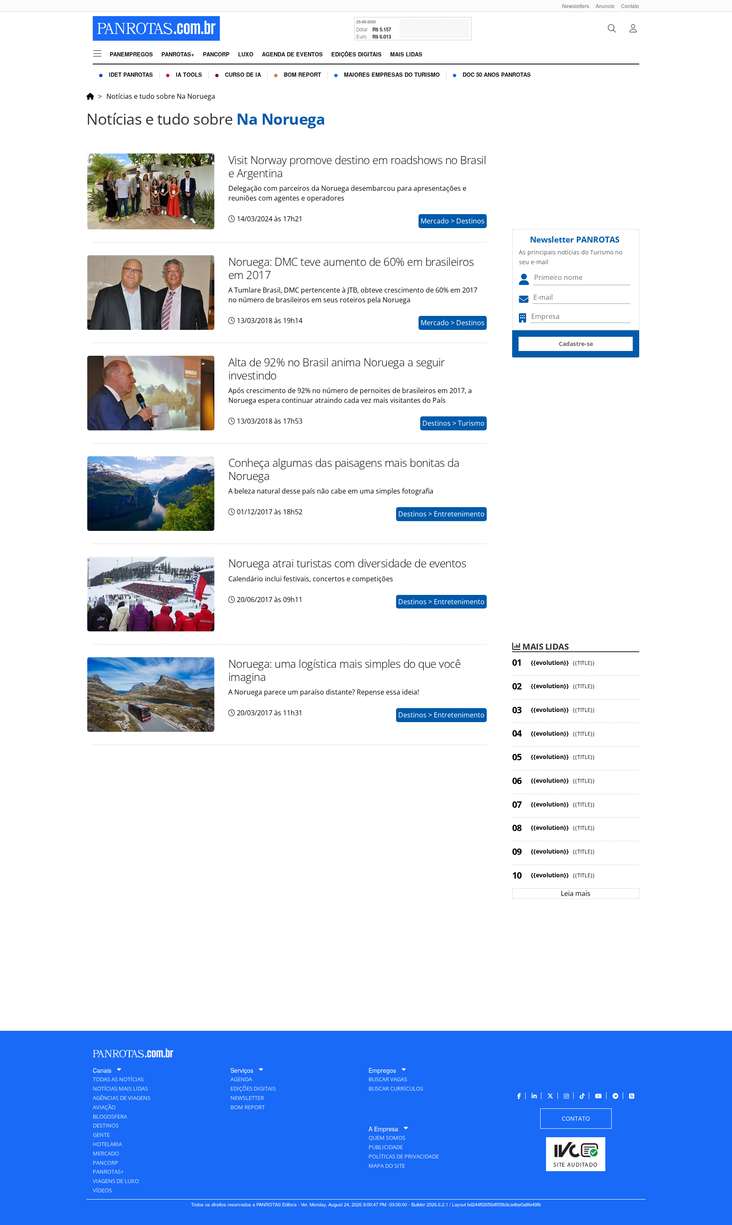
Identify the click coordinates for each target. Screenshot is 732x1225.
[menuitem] (572, 5)
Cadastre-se (576, 344)
